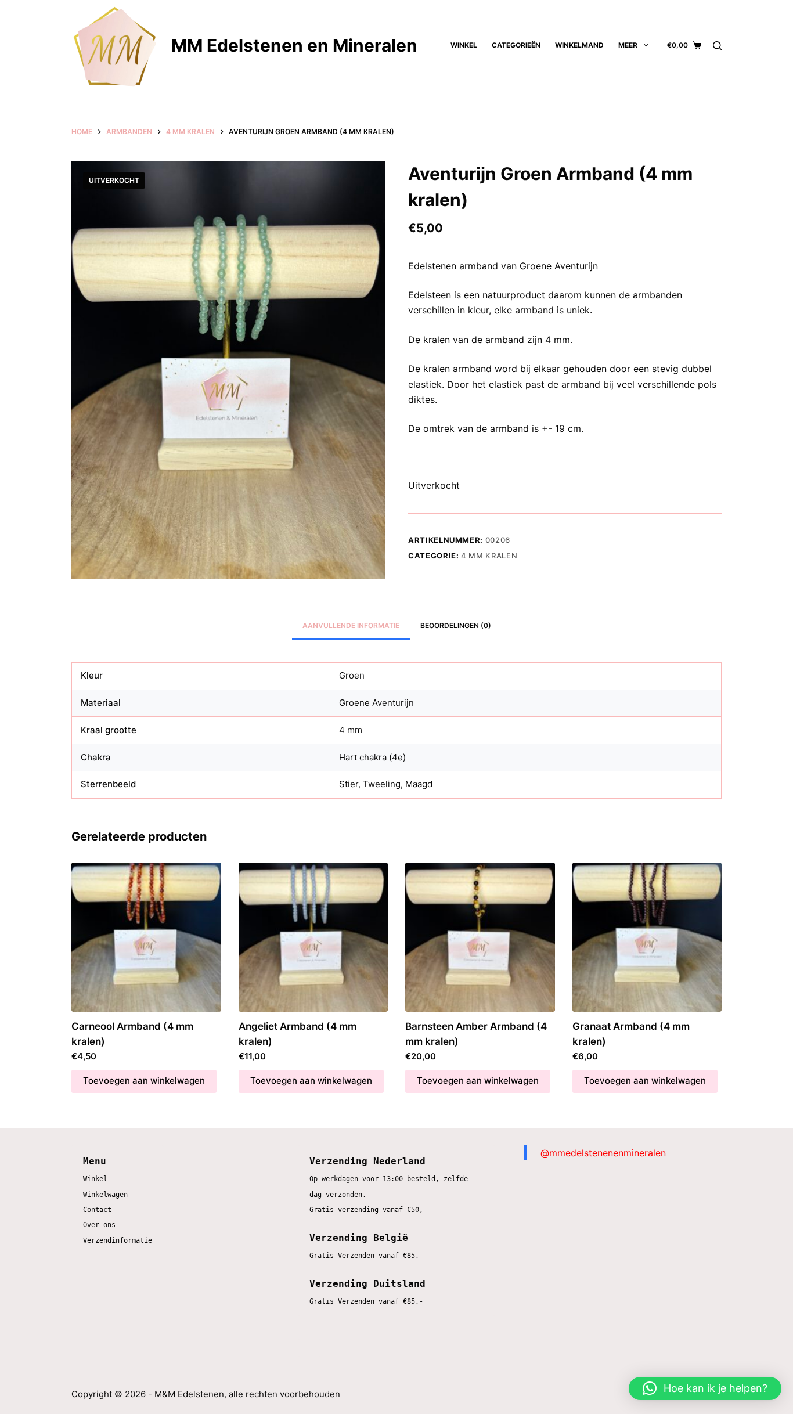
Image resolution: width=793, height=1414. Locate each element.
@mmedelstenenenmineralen (603, 1153)
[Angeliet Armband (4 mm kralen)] (313, 937)
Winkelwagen (105, 1195)
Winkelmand (579, 45)
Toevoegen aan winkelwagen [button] (144, 1080)
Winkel (463, 45)
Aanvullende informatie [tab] (350, 625)
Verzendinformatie (117, 1240)
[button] (705, 1388)
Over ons (99, 1225)
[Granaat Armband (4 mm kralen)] (647, 937)
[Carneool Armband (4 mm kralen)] (146, 937)
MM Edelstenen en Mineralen (294, 45)
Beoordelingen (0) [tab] (455, 625)
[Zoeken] (717, 45)
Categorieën (516, 45)
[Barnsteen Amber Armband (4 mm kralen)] (480, 937)
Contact (97, 1210)
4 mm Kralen (489, 555)
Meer (627, 45)
